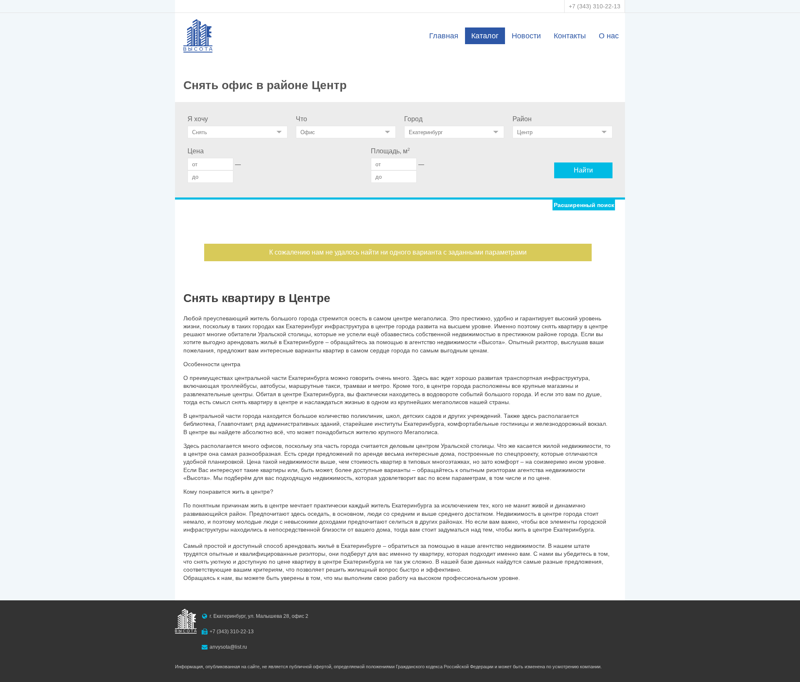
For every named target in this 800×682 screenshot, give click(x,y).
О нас (609, 36)
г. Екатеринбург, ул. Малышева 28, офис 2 (259, 616)
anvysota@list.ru (228, 647)
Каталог (485, 36)
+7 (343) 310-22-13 (594, 6)
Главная (443, 36)
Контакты (570, 36)
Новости (526, 36)
